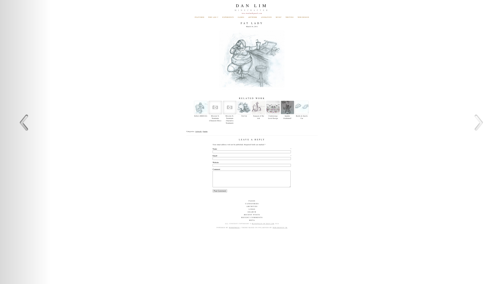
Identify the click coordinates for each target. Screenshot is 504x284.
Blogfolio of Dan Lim (263, 224)
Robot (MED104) (200, 116)
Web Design (303, 17)
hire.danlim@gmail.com (252, 13)
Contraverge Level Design (273, 117)
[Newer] (25, 142)
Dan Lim (252, 5)
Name (252, 149)
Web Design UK (280, 228)
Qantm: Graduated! (287, 117)
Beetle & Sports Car (302, 117)
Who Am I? (213, 17)
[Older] (479, 142)
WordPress (234, 228)
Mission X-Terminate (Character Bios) (215, 118)
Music (279, 17)
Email (252, 156)
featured (199, 17)
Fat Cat (244, 116)
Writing (290, 17)
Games (241, 17)
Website (216, 162)
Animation (266, 17)
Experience (228, 17)
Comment (216, 169)
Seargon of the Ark (258, 117)
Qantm (205, 131)
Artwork (252, 17)
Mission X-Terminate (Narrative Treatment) (229, 119)
